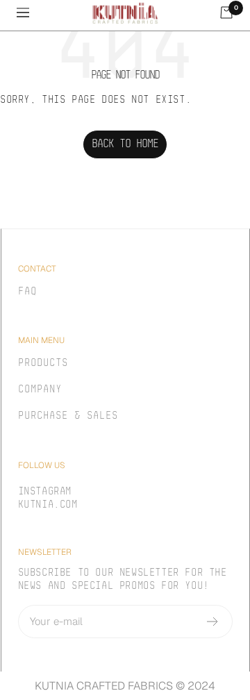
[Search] (49, 15)
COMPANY (40, 390)
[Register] (213, 621)
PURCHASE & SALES (68, 416)
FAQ (27, 292)
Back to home (125, 144)
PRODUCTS (43, 363)
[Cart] (226, 12)
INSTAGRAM (45, 492)
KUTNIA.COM (48, 505)
